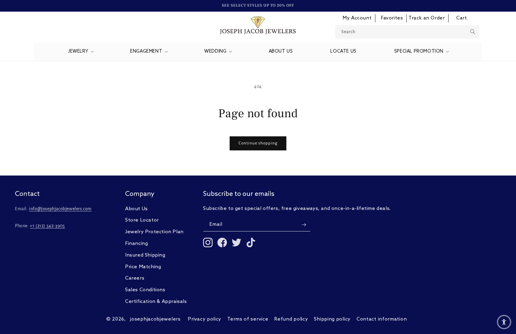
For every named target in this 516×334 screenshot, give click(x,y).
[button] (80, 51)
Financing (136, 243)
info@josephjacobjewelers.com (60, 208)
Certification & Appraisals (156, 301)
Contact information (382, 319)
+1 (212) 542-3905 (47, 225)
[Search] (472, 31)
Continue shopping (258, 143)
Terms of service (247, 319)
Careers (134, 278)
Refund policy (291, 319)
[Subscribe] (303, 225)
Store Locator (142, 220)
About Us (136, 209)
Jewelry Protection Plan (154, 232)
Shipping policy (332, 319)
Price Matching (143, 267)
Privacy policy (204, 319)
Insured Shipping (145, 255)
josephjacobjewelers (155, 319)
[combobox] (407, 32)
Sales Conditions (145, 290)
